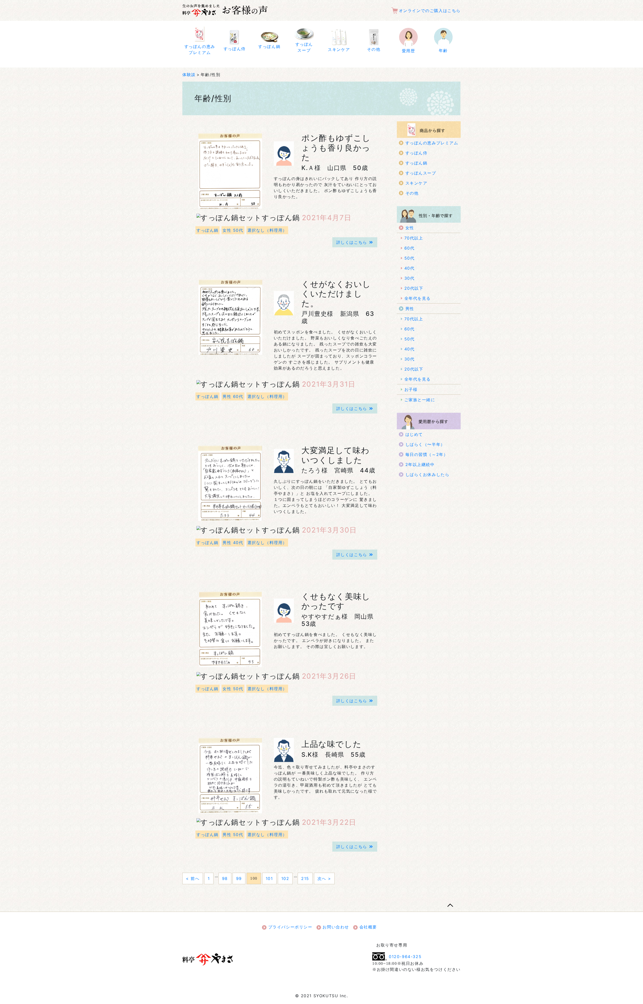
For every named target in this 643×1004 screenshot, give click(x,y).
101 (269, 878)
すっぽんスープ (420, 172)
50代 (409, 258)
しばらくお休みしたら (427, 474)
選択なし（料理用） (267, 230)
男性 (409, 308)
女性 (409, 227)
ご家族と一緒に (419, 399)
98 (225, 878)
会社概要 (367, 926)
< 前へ (192, 878)
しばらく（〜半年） (425, 444)
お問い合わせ (335, 926)
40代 (409, 268)
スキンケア (416, 183)
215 (305, 878)
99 (239, 878)
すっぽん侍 (416, 152)
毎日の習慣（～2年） (426, 454)
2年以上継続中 (420, 464)
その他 (412, 193)
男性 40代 (233, 542)
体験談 (189, 74)
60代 (409, 248)
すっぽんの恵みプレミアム (431, 142)
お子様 (411, 389)
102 (285, 878)
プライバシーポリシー (289, 926)
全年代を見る (417, 298)
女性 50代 (233, 230)
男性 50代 (233, 834)
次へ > (324, 878)
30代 (409, 278)
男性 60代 (233, 396)
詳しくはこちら (351, 242)
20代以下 (413, 288)
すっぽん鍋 (207, 230)
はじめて (414, 434)
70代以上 (413, 238)
